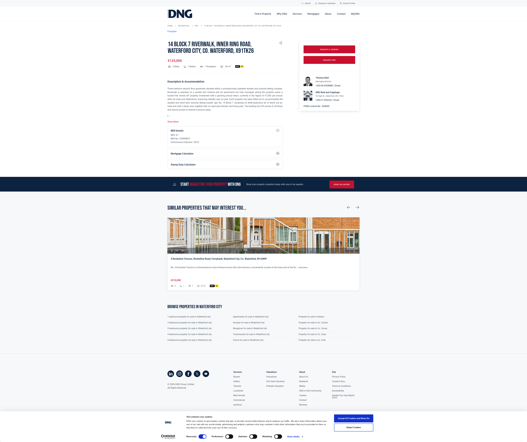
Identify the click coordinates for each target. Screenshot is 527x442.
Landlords (238, 390)
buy (196, 26)
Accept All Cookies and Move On (353, 418)
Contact (341, 13)
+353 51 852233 (324, 100)
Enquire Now (329, 60)
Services (297, 13)
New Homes (239, 395)
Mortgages (313, 13)
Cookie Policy (338, 381)
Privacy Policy (339, 376)
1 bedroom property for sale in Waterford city (189, 316)
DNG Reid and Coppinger (328, 92)
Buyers (236, 376)
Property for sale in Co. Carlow (313, 322)
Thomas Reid (322, 77)
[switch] (229, 436)
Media (302, 386)
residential (184, 26)
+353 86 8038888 (324, 85)
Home (170, 26)
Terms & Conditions (341, 386)
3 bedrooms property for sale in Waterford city (189, 328)
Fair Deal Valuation (275, 381)
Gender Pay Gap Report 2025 (343, 396)
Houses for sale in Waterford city (249, 322)
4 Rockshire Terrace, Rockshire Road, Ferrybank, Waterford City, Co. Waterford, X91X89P (219, 258)
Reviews (303, 404)
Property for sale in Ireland (311, 316)
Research (303, 381)
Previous (349, 207)
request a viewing (329, 50)
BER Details (177, 130)
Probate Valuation (275, 386)
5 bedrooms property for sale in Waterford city (189, 340)
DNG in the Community (310, 390)
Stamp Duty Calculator (183, 164)
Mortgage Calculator (182, 153)
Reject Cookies (354, 427)
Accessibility (338, 390)
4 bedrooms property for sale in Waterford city (189, 334)
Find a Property (263, 13)
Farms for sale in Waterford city (248, 340)
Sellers (236, 381)
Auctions (237, 404)
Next (357, 207)
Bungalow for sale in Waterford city (250, 328)
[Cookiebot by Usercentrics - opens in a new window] (168, 437)
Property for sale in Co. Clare (312, 334)
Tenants (237, 386)
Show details (293, 436)
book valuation (342, 185)
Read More (303, 267)
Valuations (271, 376)
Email (337, 85)
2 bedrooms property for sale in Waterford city (189, 322)
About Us (303, 376)
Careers (302, 395)
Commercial (239, 400)
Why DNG (282, 13)
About (328, 13)
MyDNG (355, 13)
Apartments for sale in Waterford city (251, 316)
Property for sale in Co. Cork (312, 340)
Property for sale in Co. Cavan (313, 328)
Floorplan (172, 31)
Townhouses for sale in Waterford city (251, 334)
